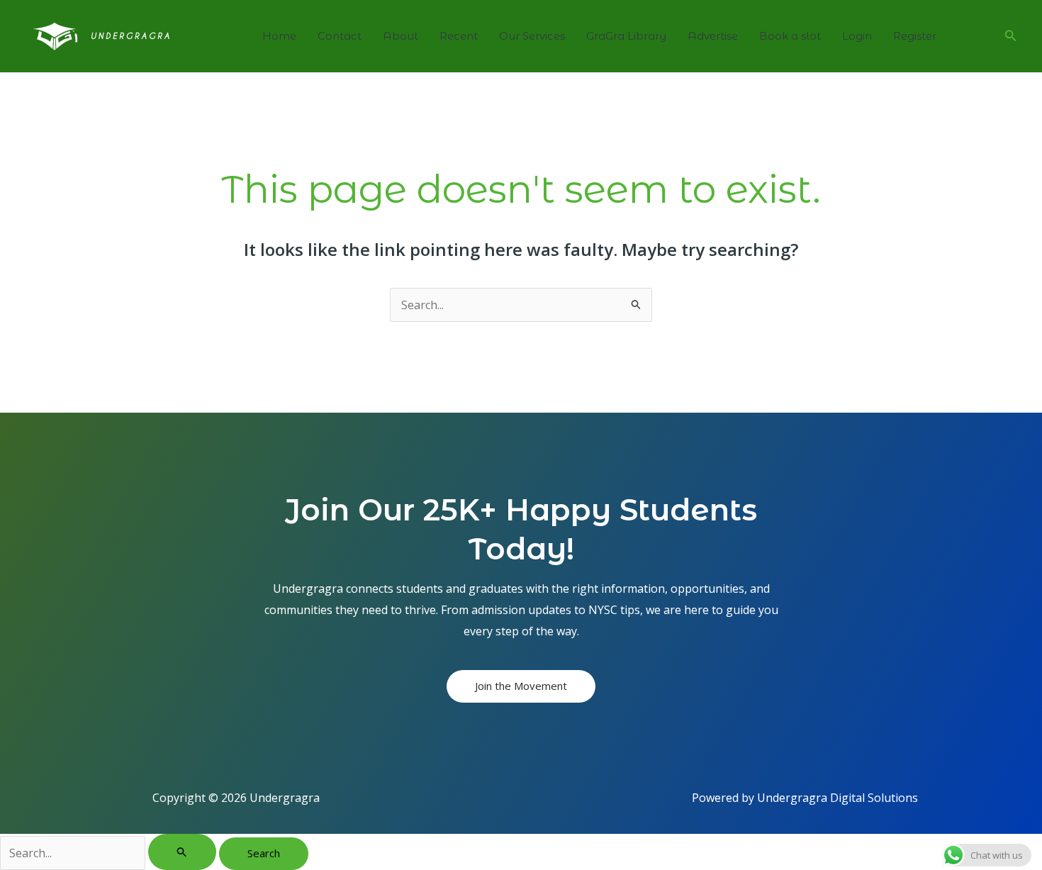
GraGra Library (626, 36)
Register (914, 36)
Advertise (713, 36)
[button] (1010, 36)
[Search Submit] (182, 852)
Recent (458, 36)
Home (279, 36)
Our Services (532, 36)
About (400, 36)
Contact (340, 36)
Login (857, 36)
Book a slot (790, 36)
